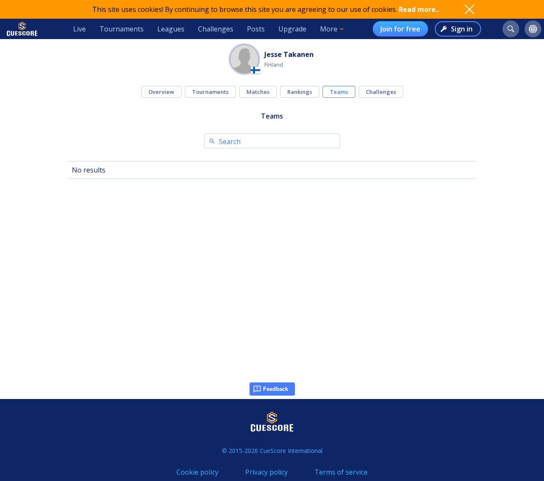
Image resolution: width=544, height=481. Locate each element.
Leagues (170, 29)
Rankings (299, 92)
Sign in (462, 29)
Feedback (275, 389)
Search (230, 141)
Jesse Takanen (289, 54)
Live (79, 29)
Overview (161, 92)
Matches (257, 92)
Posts (256, 29)
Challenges (215, 29)
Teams (339, 92)
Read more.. (419, 9)
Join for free (400, 29)
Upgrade (292, 29)
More (328, 29)
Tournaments (121, 29)
